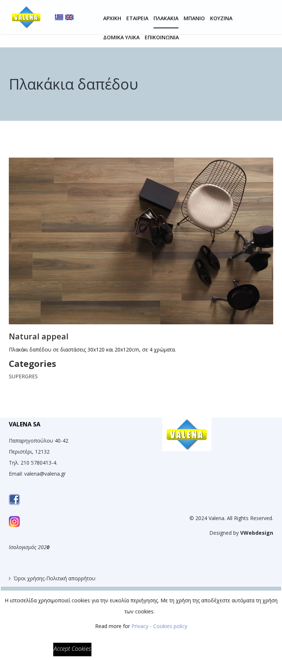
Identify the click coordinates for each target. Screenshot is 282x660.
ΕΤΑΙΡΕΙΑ (137, 18)
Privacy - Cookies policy (159, 626)
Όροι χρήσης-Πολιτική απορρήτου (54, 578)
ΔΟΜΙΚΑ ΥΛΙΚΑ (121, 37)
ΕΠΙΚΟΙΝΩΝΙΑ (162, 37)
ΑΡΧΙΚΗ (112, 18)
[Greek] (59, 11)
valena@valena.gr (45, 473)
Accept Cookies (72, 649)
